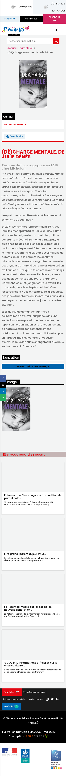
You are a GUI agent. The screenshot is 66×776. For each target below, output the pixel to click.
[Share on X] (3, 385)
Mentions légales (36, 699)
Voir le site (16, 136)
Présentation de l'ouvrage (33, 366)
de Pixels (35, 736)
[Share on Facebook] (3, 378)
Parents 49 (26, 48)
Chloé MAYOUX (31, 732)
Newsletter (25, 7)
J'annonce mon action (58, 6)
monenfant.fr (11, 706)
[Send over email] (3, 397)
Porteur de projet (54, 19)
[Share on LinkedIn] (3, 391)
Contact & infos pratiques (34, 692)
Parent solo (31, 19)
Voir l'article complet (33, 509)
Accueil (11, 48)
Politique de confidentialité (14, 699)
